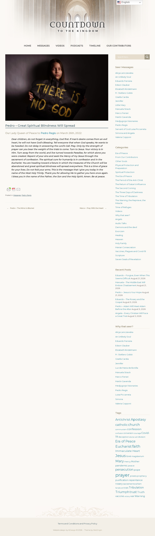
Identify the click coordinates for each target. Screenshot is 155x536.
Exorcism (119, 231)
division (141, 437)
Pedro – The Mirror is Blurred (20, 208)
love (128, 456)
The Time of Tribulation (126, 196)
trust (133, 492)
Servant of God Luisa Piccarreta (130, 129)
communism (121, 429)
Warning (140, 496)
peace (131, 466)
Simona (119, 399)
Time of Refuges (123, 207)
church (134, 425)
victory (127, 496)
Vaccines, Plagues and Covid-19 (130, 251)
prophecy (142, 476)
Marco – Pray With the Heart (93, 208)
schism (138, 484)
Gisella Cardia (122, 97)
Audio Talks (120, 223)
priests (133, 476)
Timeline (95, 45)
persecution (124, 469)
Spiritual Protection (124, 172)
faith (136, 446)
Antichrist (122, 419)
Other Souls (121, 161)
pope (137, 469)
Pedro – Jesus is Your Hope (128, 292)
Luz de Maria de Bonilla (126, 368)
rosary (119, 483)
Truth (141, 492)
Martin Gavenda (123, 117)
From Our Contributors (126, 157)
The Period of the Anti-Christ (129, 180)
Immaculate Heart (127, 450)
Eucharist (123, 446)
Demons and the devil (126, 227)
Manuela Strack (123, 109)
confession (134, 429)
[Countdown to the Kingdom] (77, 26)
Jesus (120, 455)
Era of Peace (121, 153)
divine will (133, 437)
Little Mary (120, 105)
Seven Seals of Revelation (128, 259)
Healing (119, 235)
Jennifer (119, 101)
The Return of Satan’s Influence (130, 184)
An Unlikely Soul (123, 77)
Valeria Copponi (123, 137)
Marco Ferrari (122, 113)
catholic (121, 425)
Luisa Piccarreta (123, 394)
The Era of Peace (123, 176)
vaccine (119, 496)
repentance (136, 480)
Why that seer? (122, 215)
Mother (135, 461)
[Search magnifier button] (147, 56)
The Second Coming (125, 188)
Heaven (119, 239)
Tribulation (136, 487)
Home (27, 45)
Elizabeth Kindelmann (126, 89)
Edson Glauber (122, 85)
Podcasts (77, 45)
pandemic (121, 465)
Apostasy (138, 419)
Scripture (120, 255)
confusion (119, 433)
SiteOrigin (97, 530)
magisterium (138, 456)
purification (121, 480)
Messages (43, 45)
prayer (122, 475)
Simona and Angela (125, 133)
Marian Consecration (125, 247)
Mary (119, 461)
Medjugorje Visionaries (126, 121)
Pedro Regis (48, 133)
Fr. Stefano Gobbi (124, 93)
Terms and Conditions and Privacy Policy (77, 523)
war (132, 496)
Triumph (122, 492)
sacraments (129, 484)
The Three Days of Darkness (129, 192)
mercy (127, 461)
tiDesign (72, 530)
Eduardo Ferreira (123, 81)
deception (123, 437)
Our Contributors (119, 45)
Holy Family (121, 243)
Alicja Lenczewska (124, 73)
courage (137, 433)
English (125, 2)
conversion (128, 433)
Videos (60, 45)
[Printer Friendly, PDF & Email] (13, 189)
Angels (118, 219)
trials (126, 488)
